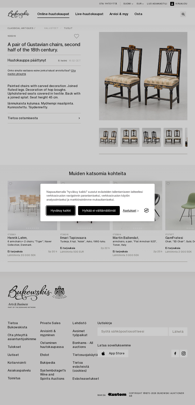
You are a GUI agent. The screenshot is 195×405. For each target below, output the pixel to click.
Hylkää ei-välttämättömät (99, 210)
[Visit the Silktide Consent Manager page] (146, 210)
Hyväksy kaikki (61, 210)
